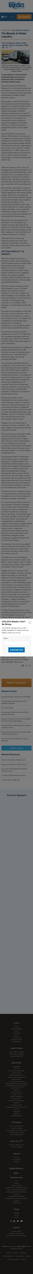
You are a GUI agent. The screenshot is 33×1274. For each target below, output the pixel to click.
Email (6, 638)
